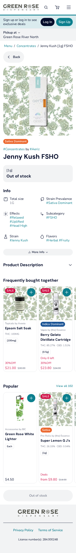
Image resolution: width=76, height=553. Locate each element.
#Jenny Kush (19, 240)
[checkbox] (11, 340)
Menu (8, 46)
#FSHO (51, 217)
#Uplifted (17, 222)
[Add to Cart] (31, 292)
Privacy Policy (23, 530)
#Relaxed (17, 218)
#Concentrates (14, 149)
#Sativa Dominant (59, 203)
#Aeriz (35, 149)
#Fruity (64, 240)
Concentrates (26, 46)
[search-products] (46, 7)
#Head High (18, 226)
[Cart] (57, 7)
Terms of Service (50, 530)
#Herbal (52, 240)
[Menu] (69, 7)
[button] (38, 265)
